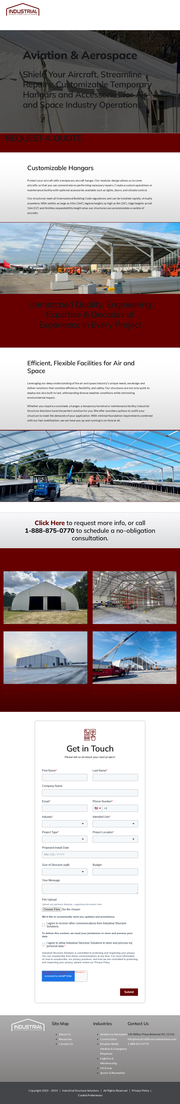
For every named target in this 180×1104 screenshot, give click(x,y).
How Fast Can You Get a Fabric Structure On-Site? (43, 628)
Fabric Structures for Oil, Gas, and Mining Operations (134, 628)
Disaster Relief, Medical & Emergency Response (113, 1048)
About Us (65, 1034)
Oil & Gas (106, 1068)
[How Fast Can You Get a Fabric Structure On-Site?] (45, 597)
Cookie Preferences (90, 1095)
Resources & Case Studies (53, 557)
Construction (108, 1039)
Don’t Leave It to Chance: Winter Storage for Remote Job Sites (45, 690)
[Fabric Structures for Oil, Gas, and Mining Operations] (134, 597)
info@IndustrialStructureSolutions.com (152, 1039)
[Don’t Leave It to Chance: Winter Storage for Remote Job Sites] (45, 657)
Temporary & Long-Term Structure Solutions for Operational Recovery (129, 690)
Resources (65, 1039)
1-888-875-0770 (138, 1043)
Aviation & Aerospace (113, 1034)
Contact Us (66, 1043)
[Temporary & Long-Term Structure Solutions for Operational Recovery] (134, 657)
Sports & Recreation (112, 1072)
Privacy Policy (140, 1090)
